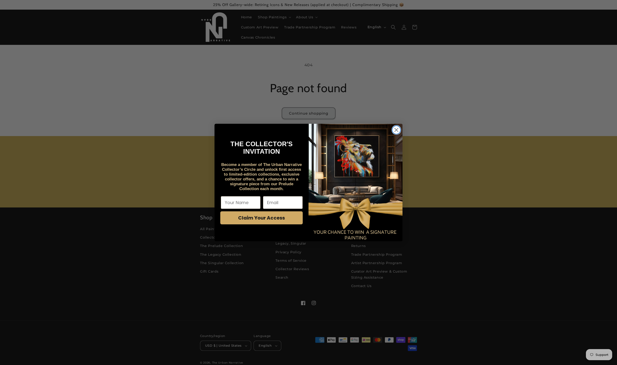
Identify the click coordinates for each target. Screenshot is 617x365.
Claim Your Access (261, 217)
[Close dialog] (396, 130)
